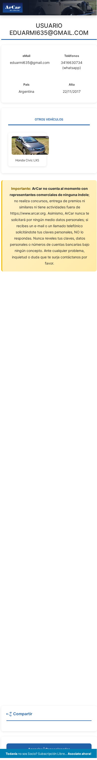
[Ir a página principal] (13, 7)
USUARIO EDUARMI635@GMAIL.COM (49, 29)
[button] (49, 716)
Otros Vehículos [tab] (49, 119)
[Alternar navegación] (89, 7)
